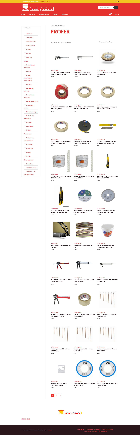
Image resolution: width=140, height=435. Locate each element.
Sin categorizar (28, 160)
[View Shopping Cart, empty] (109, 14)
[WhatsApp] (118, 1)
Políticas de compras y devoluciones (95, 431)
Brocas (28, 49)
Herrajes (28, 84)
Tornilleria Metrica (31, 168)
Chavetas (29, 57)
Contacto (55, 14)
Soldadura (29, 164)
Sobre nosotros (44, 14)
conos (26, 61)
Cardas (28, 53)
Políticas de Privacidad (93, 429)
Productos (32, 14)
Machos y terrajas (31, 112)
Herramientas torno (32, 101)
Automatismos (30, 45)
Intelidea (50, 430)
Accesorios (29, 37)
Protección (29, 144)
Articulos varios (31, 41)
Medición (29, 122)
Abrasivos (29, 34)
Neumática (29, 126)
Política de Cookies (107, 429)
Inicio (23, 14)
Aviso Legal (80, 429)
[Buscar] (116, 7)
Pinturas (28, 130)
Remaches (29, 148)
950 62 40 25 (25, 419)
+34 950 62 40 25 (45, 1)
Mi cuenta (65, 14)
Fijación (28, 71)
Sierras (28, 156)
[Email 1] (115, 1)
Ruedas (28, 152)
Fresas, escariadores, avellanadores (28, 78)
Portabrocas (27, 134)
